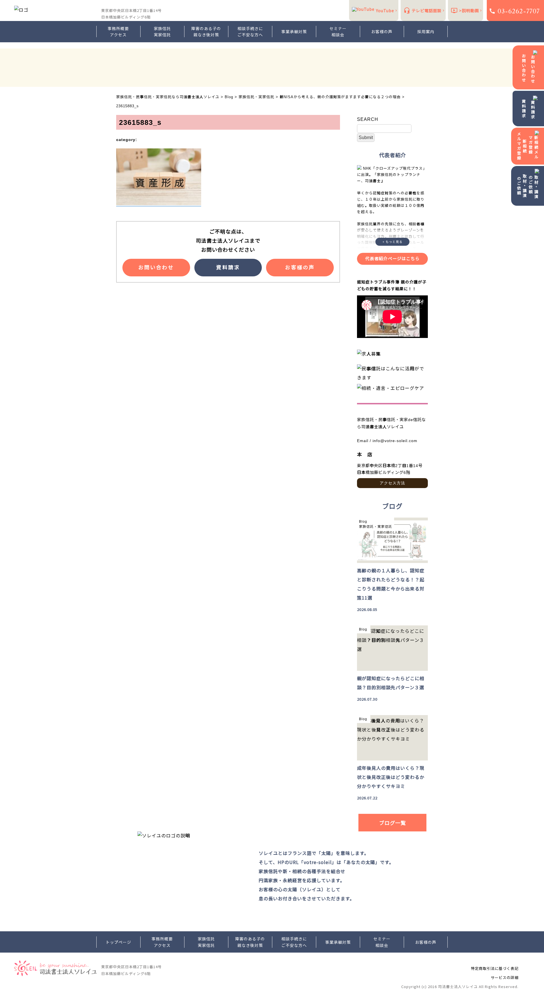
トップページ (118, 942)
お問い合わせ (524, 68)
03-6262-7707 (519, 11)
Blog (363, 522)
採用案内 (425, 31)
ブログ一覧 (392, 822)
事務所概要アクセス (118, 31)
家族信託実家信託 (162, 31)
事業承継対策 (294, 31)
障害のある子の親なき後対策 (206, 31)
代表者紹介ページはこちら (392, 258)
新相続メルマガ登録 (522, 146)
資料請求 (524, 108)
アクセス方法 (392, 483)
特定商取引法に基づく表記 (494, 968)
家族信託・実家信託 (375, 527)
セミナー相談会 (338, 31)
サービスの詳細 (504, 977)
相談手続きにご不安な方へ (250, 31)
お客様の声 (381, 31)
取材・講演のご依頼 (522, 186)
